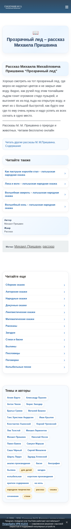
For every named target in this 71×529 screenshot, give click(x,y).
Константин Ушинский (19, 424)
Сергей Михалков (37, 450)
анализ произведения (18, 463)
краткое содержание (18, 483)
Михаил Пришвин (27, 246)
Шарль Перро (14, 457)
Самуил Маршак (35, 444)
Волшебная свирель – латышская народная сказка (32, 194)
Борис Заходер (34, 404)
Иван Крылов (46, 417)
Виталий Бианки (37, 411)
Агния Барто (13, 398)
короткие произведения (40, 476)
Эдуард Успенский (37, 457)
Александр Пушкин (36, 398)
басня (39, 463)
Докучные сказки (16, 305)
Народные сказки (16, 298)
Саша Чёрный (14, 450)
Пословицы (13, 353)
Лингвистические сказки (20, 312)
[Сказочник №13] (13, 7)
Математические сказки (20, 319)
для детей (26, 470)
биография (54, 463)
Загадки (10, 332)
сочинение (12, 496)
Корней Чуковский (46, 424)
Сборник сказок (15, 284)
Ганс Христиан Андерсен (20, 417)
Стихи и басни (14, 339)
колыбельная (14, 476)
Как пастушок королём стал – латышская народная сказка (30, 173)
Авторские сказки (16, 291)
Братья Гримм (14, 411)
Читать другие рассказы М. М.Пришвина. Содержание (30, 144)
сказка (53, 490)
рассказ (48, 246)
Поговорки (12, 360)
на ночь (39, 483)
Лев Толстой (13, 430)
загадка (41, 470)
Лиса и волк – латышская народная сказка (31, 183)
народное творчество (18, 490)
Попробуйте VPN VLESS (15, 524)
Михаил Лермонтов (36, 430)
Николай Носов (40, 437)
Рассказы (11, 325)
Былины (11, 346)
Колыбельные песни (18, 366)
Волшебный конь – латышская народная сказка (30, 206)
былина (11, 470)
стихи (27, 496)
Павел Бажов (14, 444)
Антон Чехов (14, 404)
